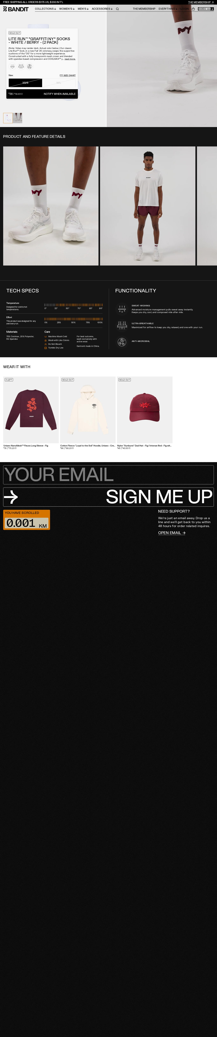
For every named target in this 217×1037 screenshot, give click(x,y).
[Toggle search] (117, 8)
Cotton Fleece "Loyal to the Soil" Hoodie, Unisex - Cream (87, 446)
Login (185, 9)
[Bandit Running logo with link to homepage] (19, 9)
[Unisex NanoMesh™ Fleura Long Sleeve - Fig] (31, 410)
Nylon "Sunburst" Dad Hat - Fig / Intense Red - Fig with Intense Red (144, 446)
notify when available (60, 93)
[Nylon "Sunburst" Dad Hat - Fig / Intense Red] (145, 410)
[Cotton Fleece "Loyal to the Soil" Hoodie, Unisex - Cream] (88, 410)
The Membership (199, 2)
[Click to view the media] (17, 118)
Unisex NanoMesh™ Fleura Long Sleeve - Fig (25, 446)
